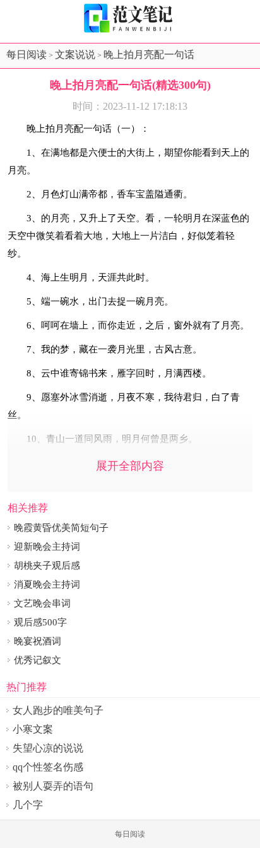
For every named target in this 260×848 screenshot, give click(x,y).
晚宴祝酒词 (37, 641)
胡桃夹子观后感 (47, 565)
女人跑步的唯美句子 (58, 710)
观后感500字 (40, 622)
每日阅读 (26, 54)
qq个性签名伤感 (48, 767)
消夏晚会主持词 (47, 584)
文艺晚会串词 (42, 603)
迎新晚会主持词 (47, 547)
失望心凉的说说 (48, 748)
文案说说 (75, 54)
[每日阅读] (130, 18)
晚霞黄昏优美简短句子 (61, 528)
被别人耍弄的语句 (53, 786)
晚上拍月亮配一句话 (148, 54)
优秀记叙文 (37, 660)
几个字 (28, 804)
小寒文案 (33, 729)
